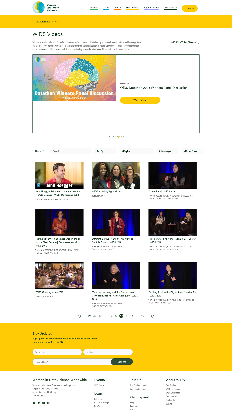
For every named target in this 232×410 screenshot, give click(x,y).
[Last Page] (159, 316)
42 (116, 315)
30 (100, 315)
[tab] (110, 137)
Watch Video (133, 104)
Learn (98, 393)
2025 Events (99, 385)
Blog (132, 402)
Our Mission (171, 385)
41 (110, 315)
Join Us (135, 379)
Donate (169, 403)
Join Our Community (138, 385)
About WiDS (175, 379)
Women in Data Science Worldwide (59, 379)
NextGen (97, 406)
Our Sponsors (171, 396)
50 (142, 315)
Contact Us (170, 400)
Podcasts (134, 406)
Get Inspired (42, 21)
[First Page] (73, 316)
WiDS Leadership (173, 392)
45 (132, 315)
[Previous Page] (79, 316)
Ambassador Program (139, 389)
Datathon (98, 398)
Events (99, 379)
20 (94, 315)
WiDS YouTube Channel (184, 42)
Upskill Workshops (101, 402)
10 (89, 315)
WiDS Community (173, 389)
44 (126, 315)
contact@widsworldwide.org (44, 392)
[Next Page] (153, 316)
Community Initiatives (49, 388)
